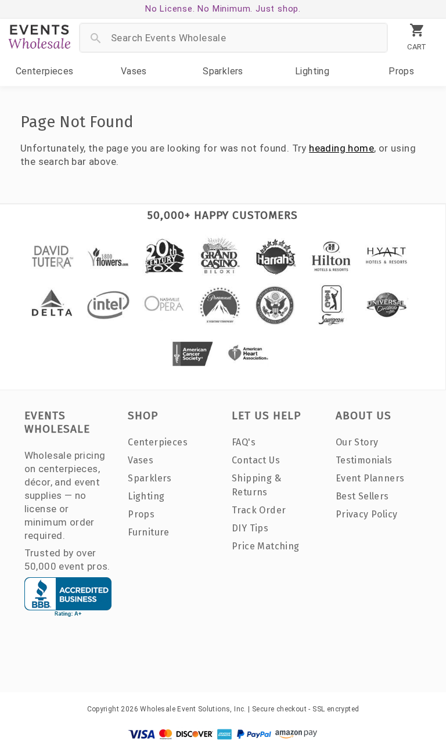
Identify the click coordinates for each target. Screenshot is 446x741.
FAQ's (244, 442)
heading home (341, 148)
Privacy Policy (367, 514)
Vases (134, 71)
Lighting (312, 71)
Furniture (149, 532)
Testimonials (364, 460)
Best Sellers (362, 496)
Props (401, 71)
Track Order (259, 510)
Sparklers (223, 71)
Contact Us (256, 460)
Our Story (357, 442)
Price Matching (266, 546)
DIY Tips (250, 528)
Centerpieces (45, 71)
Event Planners (370, 478)
